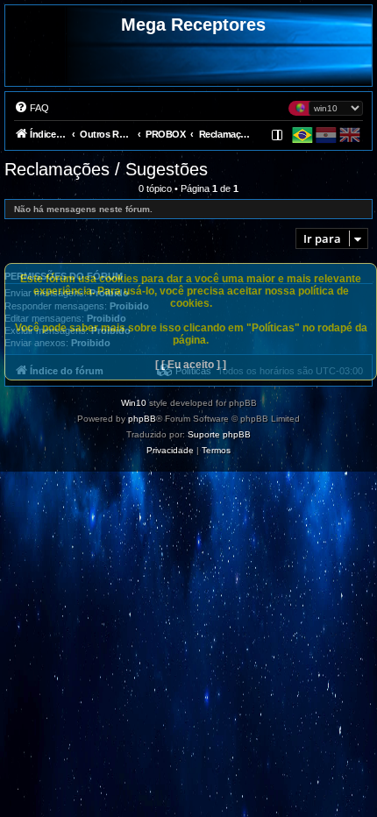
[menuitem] (31, 107)
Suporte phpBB (219, 434)
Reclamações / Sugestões (106, 169)
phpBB (142, 418)
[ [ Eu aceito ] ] (190, 365)
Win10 (133, 403)
